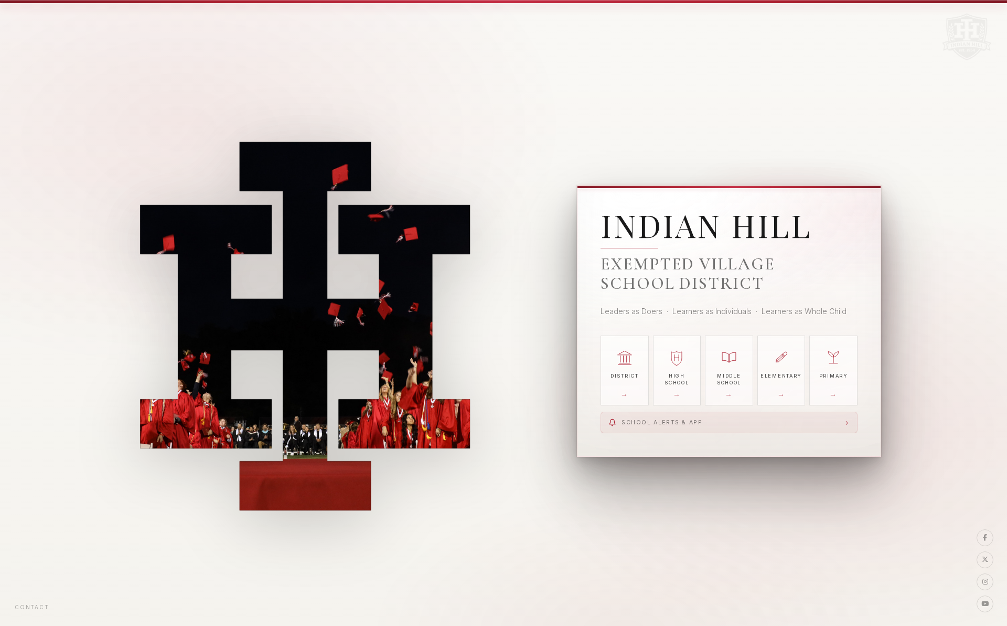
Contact (32, 607)
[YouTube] (985, 604)
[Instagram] (985, 581)
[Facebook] (985, 537)
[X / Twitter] (985, 559)
